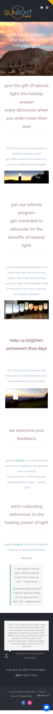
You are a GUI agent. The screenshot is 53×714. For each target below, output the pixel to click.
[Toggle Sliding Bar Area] (50, 2)
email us (19, 460)
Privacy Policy (26, 696)
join (18, 675)
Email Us (44, 696)
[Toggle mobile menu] (47, 7)
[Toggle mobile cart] (41, 7)
